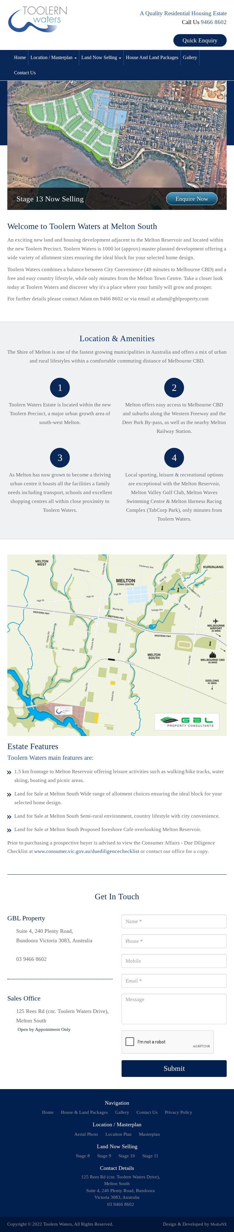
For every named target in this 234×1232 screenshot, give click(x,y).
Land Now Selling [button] (99, 57)
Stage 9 (104, 1155)
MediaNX (219, 1224)
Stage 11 (150, 1155)
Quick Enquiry (200, 40)
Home (20, 57)
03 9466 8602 (31, 959)
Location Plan (118, 1134)
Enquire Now (192, 198)
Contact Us (25, 72)
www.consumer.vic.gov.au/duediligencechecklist (86, 851)
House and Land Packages (152, 57)
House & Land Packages (84, 1112)
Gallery (190, 57)
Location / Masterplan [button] (52, 57)
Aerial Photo (86, 1134)
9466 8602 (214, 22)
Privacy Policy (178, 1112)
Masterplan (149, 1134)
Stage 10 (127, 1155)
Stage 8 (83, 1155)
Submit (174, 1068)
